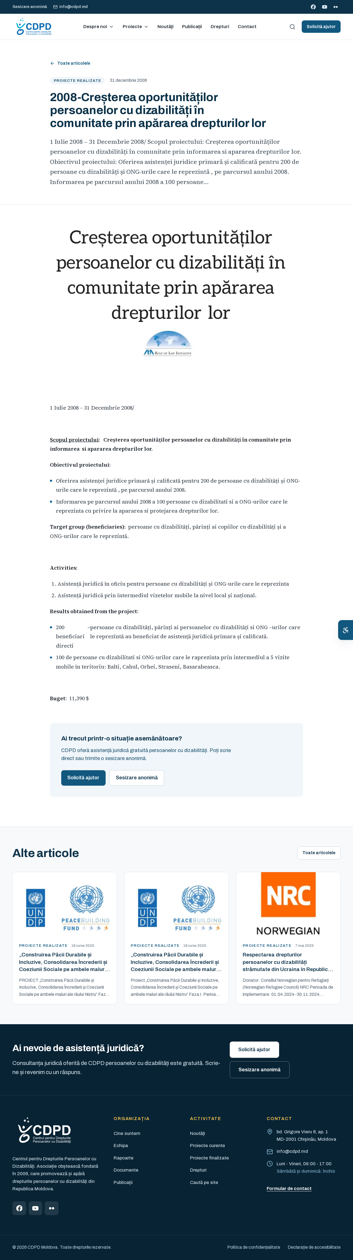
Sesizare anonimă (29, 6)
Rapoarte (123, 1158)
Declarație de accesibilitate (314, 1247)
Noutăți (197, 1133)
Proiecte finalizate (209, 1158)
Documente (126, 1170)
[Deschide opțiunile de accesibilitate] (345, 630)
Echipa (121, 1145)
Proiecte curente (207, 1145)
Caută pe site (204, 1182)
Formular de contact (289, 1188)
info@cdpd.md (73, 6)
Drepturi (198, 1170)
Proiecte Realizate (77, 81)
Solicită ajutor (321, 26)
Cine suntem (127, 1133)
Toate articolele (73, 63)
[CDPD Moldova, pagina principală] (33, 27)
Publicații (123, 1182)
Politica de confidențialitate (253, 1247)
